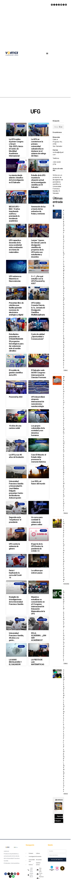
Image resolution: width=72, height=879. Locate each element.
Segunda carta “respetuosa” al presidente (15, 519)
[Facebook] (52, 5)
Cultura (65, 370)
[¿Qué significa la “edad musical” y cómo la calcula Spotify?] (57, 593)
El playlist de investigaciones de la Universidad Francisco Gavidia (16, 600)
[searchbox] (55, 127)
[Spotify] (66, 5)
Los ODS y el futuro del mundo (38, 482)
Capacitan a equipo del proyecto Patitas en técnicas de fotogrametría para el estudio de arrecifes (63, 730)
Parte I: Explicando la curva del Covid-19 (15, 574)
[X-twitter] (54, 5)
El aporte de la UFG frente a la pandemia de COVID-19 (37, 547)
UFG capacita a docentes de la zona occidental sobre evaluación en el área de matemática (16, 246)
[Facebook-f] (5, 874)
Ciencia (66, 513)
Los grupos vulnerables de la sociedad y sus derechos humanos (38, 430)
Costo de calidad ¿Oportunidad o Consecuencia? (38, 336)
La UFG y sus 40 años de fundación (16, 456)
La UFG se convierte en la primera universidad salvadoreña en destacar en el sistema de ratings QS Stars (38, 147)
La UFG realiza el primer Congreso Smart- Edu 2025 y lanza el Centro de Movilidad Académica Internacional (16, 147)
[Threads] (63, 5)
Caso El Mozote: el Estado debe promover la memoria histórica (38, 458)
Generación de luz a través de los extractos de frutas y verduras (38, 210)
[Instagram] (56, 5)
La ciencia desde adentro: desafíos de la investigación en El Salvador (16, 179)
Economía (66, 583)
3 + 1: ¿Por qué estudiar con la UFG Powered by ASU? (38, 280)
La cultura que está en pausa (36, 571)
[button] (47, 53)
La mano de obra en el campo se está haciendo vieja (63, 550)
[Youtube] (61, 5)
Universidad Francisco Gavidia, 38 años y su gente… (16, 636)
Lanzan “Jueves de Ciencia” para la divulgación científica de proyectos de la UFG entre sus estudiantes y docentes (38, 248)
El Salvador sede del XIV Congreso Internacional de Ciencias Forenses (38, 374)
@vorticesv (59, 800)
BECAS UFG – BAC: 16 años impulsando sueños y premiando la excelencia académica (14, 213)
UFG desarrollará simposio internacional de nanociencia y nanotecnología (38, 402)
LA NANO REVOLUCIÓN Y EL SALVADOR (15, 662)
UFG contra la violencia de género (14, 546)
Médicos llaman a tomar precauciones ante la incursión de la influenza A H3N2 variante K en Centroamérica (63, 443)
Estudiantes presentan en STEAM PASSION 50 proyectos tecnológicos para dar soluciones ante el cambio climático (16, 342)
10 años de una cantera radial (15, 427)
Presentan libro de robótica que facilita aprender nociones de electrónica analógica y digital (16, 309)
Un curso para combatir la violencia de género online (36, 521)
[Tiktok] (59, 5)
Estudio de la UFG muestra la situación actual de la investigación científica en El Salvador (38, 181)
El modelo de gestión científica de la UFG (16, 372)
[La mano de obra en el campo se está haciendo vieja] (57, 523)
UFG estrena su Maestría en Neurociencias (15, 278)
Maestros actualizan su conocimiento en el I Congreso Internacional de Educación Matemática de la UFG (38, 605)
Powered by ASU (15, 397)
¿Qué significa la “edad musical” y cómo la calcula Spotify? (63, 625)
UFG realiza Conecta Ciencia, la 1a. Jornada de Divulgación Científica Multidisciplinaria (38, 309)
